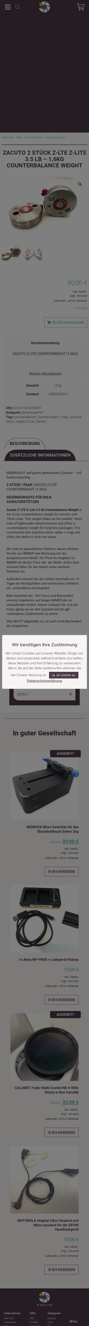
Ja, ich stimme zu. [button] (64, 675)
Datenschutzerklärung (44, 681)
